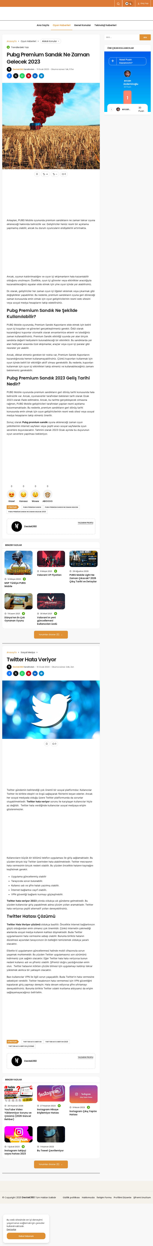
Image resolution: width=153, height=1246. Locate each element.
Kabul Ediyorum (26, 1236)
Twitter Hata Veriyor (32, 1042)
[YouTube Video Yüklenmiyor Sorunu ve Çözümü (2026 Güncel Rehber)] (18, 1093)
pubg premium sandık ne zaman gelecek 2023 (27, 512)
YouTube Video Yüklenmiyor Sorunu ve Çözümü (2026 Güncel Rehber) (18, 1114)
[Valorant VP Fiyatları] (51, 559)
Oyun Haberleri (62, 25)
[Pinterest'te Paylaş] (28, 75)
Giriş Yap (144, 3)
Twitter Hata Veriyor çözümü (21, 1046)
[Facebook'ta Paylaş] (9, 75)
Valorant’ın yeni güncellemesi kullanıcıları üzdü (47, 621)
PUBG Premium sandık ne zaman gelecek (61, 507)
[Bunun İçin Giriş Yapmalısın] (37, 174)
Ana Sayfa (43, 25)
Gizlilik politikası (71, 1197)
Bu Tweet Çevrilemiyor (50, 1150)
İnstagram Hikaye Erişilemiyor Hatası (48, 1111)
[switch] (129, 3)
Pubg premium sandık (32, 507)
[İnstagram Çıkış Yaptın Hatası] (83, 1094)
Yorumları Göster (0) (49, 634)
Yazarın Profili (85, 522)
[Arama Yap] (118, 3)
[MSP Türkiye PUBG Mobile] (18, 563)
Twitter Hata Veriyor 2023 (56, 1042)
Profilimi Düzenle (122, 1197)
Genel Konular (82, 25)
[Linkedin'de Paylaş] (35, 75)
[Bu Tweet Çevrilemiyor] (51, 1134)
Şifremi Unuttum (142, 1197)
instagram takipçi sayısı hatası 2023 (15, 1152)
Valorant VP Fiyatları (49, 575)
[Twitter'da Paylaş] (15, 75)
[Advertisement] (51, 197)
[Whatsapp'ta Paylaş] (22, 75)
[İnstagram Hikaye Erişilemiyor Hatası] (51, 1093)
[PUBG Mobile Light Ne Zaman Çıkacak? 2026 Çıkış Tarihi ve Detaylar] (83, 559)
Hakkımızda (88, 1197)
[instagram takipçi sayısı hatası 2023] (18, 1134)
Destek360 (18, 69)
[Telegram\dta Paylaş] (41, 75)
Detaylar (11, 1229)
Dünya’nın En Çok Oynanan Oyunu (14, 619)
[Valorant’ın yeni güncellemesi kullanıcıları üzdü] (51, 601)
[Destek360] (18, 526)
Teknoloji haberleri (105, 25)
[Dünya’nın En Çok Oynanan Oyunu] (18, 601)
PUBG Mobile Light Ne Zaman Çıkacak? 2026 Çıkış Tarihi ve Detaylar (83, 578)
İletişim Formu (104, 1197)
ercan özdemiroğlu (127, 82)
